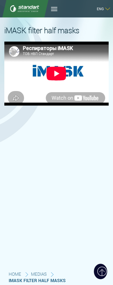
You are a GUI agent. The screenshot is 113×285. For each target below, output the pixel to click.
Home (15, 274)
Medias (39, 274)
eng (100, 8)
